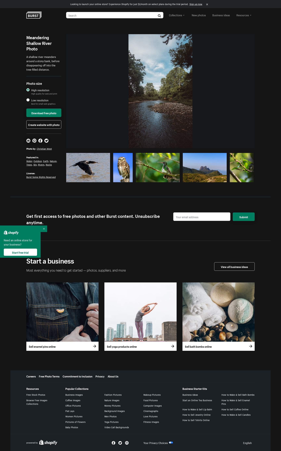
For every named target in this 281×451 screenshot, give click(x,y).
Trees (29, 164)
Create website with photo (44, 124)
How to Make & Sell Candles (236, 414)
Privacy (100, 376)
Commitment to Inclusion (77, 376)
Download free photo (43, 113)
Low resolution (39, 100)
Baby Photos (71, 427)
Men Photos (110, 416)
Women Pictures (73, 416)
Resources (242, 15)
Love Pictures (150, 416)
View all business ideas (234, 266)
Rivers (41, 164)
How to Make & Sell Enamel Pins (235, 402)
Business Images (74, 394)
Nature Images (111, 400)
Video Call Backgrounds (116, 427)
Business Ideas (190, 394)
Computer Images (152, 405)
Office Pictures (73, 405)
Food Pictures (150, 400)
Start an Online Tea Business (197, 400)
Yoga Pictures (111, 422)
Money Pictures (112, 405)
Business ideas (221, 15)
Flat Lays (69, 411)
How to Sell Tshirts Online (196, 420)
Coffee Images (72, 400)
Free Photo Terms (49, 376)
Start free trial (20, 252)
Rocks (49, 164)
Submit (243, 217)
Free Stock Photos (35, 394)
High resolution (40, 90)
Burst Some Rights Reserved (41, 177)
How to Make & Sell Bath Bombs (237, 394)
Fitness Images (151, 422)
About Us (113, 376)
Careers (31, 376)
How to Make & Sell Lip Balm (197, 409)
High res (87, 179)
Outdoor (37, 161)
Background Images (114, 411)
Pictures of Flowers (75, 422)
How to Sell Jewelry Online (196, 414)
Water (29, 161)
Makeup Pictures (152, 394)
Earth (45, 161)
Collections (175, 15)
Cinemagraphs (150, 411)
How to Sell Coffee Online (234, 409)
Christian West (44, 148)
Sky (35, 164)
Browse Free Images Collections (36, 402)
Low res (100, 179)
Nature (53, 161)
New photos (199, 15)
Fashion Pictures (113, 394)
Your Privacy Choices (155, 442)
